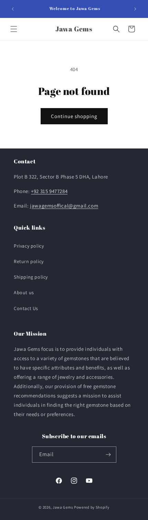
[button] (13, 29)
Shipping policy (31, 277)
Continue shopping (74, 116)
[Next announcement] (135, 9)
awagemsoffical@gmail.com (65, 205)
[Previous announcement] (12, 9)
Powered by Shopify (91, 507)
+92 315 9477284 (49, 191)
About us (24, 292)
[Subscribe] (108, 454)
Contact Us (26, 308)
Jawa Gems (63, 507)
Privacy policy (29, 246)
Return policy (29, 261)
